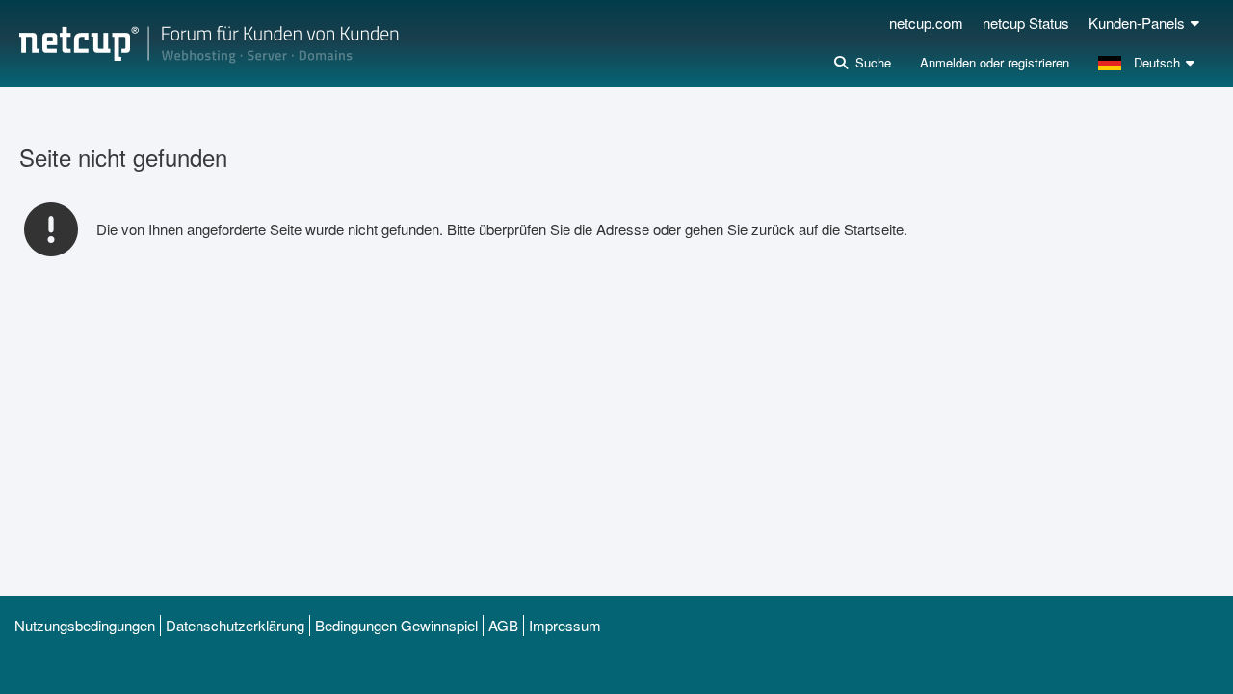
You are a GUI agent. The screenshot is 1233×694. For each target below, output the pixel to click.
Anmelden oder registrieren (994, 62)
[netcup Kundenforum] (209, 43)
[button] (1149, 62)
